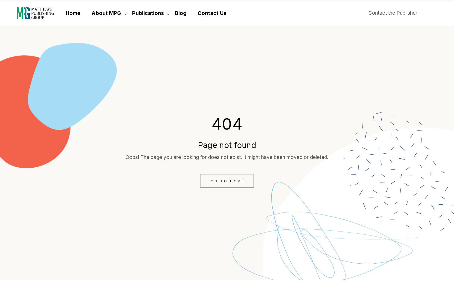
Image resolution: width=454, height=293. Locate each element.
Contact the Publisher (392, 13)
